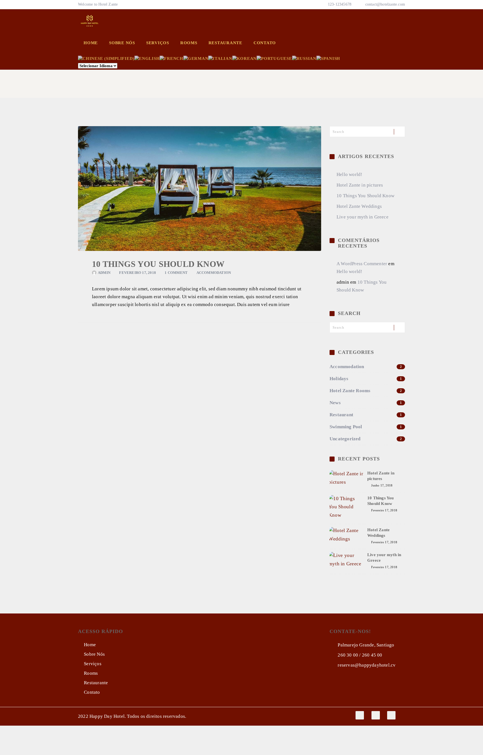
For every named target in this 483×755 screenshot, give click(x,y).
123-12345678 (339, 4)
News (366, 402)
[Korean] (244, 58)
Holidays (366, 378)
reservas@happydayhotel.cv (366, 665)
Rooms (188, 43)
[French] (171, 58)
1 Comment (176, 273)
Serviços (157, 43)
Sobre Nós (122, 43)
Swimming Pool (366, 426)
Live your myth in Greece (363, 217)
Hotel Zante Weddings (359, 206)
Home (91, 43)
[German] (196, 58)
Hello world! (349, 174)
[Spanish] (328, 58)
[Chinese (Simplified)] (106, 58)
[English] (147, 58)
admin (104, 273)
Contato (265, 43)
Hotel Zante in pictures (360, 185)
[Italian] (220, 58)
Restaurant (366, 414)
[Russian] (304, 58)
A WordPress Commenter (362, 263)
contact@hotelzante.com (385, 4)
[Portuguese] (274, 58)
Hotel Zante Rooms (366, 390)
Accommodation (213, 273)
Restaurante (225, 43)
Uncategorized (366, 438)
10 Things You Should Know (158, 264)
